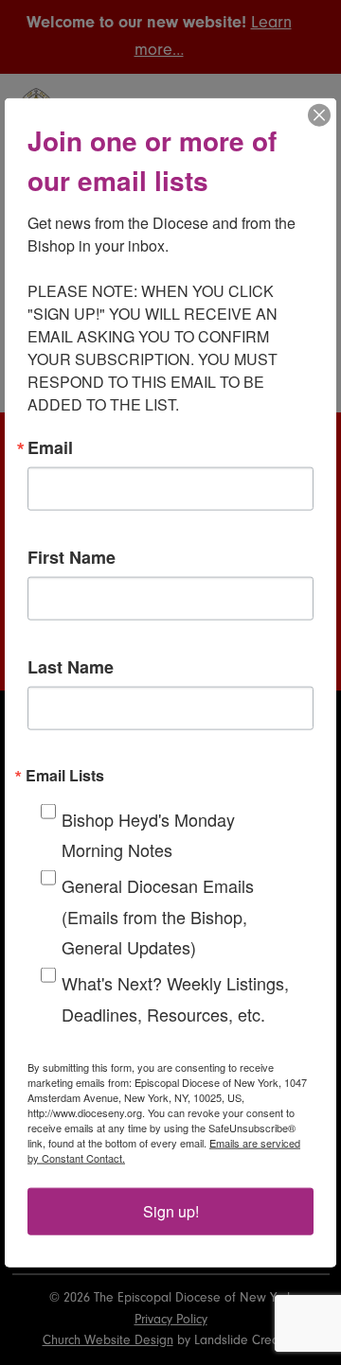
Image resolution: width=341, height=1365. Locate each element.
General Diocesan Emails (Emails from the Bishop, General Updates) (158, 916)
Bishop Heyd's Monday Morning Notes (148, 833)
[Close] (319, 114)
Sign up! (171, 1211)
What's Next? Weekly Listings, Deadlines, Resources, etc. (175, 998)
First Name (71, 556)
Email (50, 446)
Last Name (70, 665)
